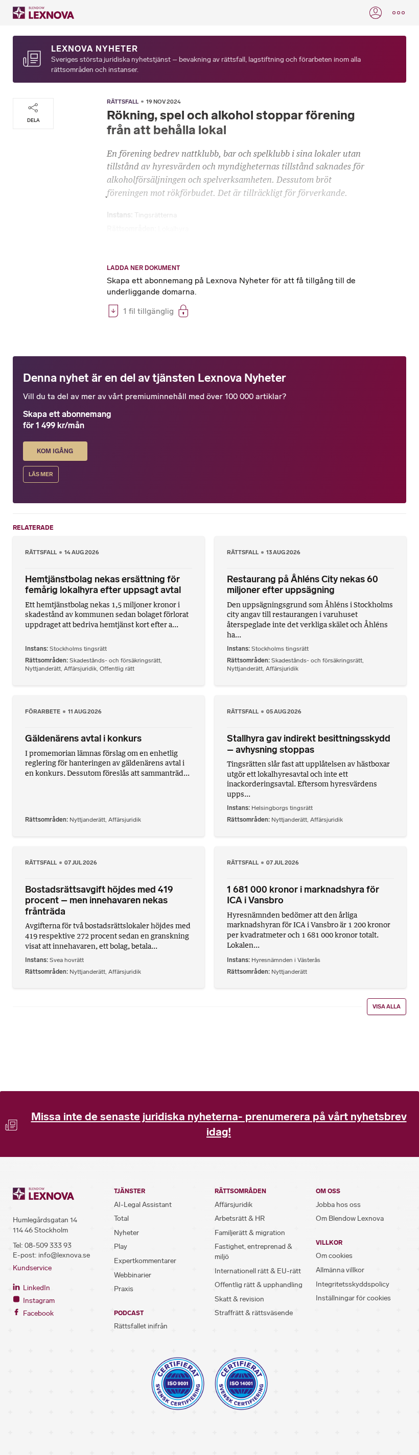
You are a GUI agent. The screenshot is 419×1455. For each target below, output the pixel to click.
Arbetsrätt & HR (240, 1218)
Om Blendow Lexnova (350, 1218)
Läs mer (41, 474)
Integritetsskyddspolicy (352, 1284)
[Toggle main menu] (398, 12)
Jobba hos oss (338, 1204)
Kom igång (55, 451)
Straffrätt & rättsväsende (254, 1313)
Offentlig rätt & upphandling (258, 1284)
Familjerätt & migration (250, 1232)
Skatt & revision (239, 1299)
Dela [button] (33, 120)
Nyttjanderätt (43, 668)
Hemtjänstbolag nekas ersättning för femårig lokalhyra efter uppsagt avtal (103, 585)
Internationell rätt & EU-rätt (258, 1271)
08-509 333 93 (48, 1245)
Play (120, 1246)
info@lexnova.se (64, 1255)
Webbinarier (132, 1275)
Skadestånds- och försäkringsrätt (114, 660)
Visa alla (387, 1006)
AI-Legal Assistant (143, 1204)
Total (121, 1218)
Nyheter (126, 1232)
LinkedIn (35, 1288)
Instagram (38, 1300)
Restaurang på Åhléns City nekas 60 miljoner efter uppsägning (302, 585)
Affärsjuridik (80, 668)
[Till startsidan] (43, 12)
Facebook (37, 1313)
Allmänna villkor (340, 1270)
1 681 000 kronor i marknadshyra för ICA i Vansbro (303, 895)
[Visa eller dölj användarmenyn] (375, 12)
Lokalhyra (173, 229)
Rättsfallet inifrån (141, 1326)
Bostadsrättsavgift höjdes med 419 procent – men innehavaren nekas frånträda (99, 900)
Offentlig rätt (117, 668)
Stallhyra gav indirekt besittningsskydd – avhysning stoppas (308, 744)
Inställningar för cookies (353, 1298)
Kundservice (32, 1268)
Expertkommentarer (145, 1260)
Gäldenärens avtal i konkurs (83, 738)
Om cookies (334, 1255)
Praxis (123, 1289)
